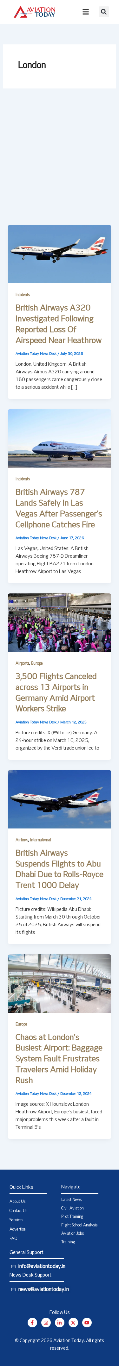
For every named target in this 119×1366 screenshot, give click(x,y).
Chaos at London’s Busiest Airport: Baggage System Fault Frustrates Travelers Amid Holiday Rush (59, 1059)
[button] (104, 11)
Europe (37, 664)
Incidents (23, 295)
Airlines (22, 840)
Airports (22, 664)
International (40, 840)
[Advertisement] (59, 162)
